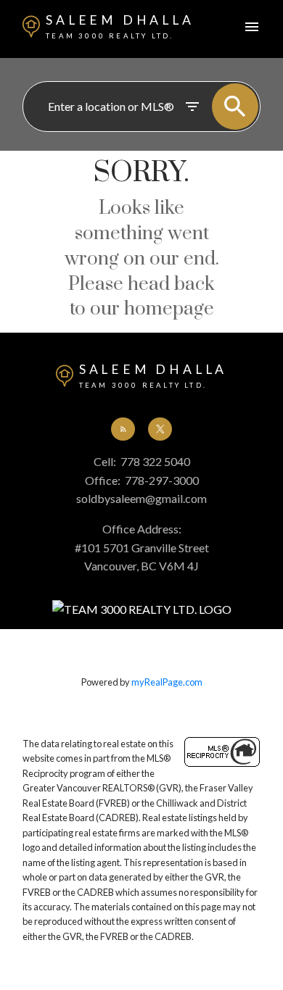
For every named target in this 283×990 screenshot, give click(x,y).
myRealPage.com (166, 682)
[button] (122, 429)
